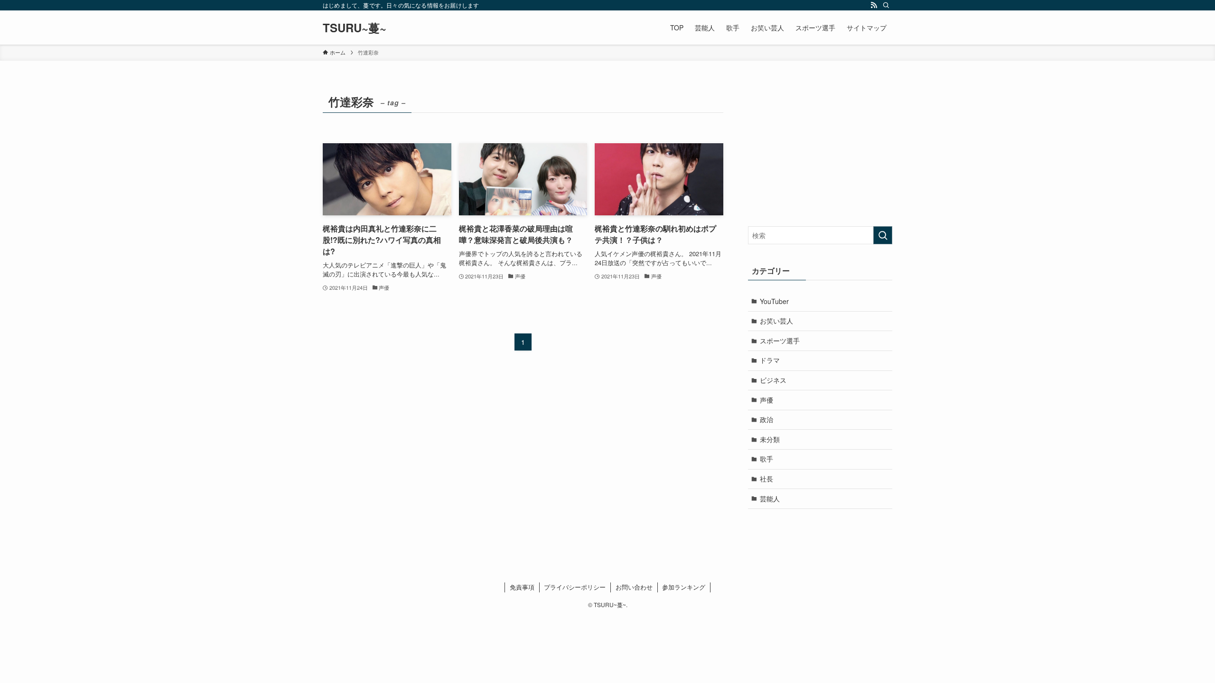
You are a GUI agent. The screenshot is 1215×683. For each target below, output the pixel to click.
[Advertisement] (820, 150)
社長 (766, 478)
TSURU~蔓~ (354, 27)
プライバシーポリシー (575, 586)
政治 (766, 419)
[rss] (874, 5)
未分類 (770, 439)
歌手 (766, 458)
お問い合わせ (634, 586)
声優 (766, 400)
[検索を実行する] (882, 235)
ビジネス (773, 380)
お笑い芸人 (776, 320)
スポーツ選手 (780, 340)
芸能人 (770, 498)
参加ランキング (683, 586)
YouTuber (774, 301)
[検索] (886, 5)
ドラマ (770, 360)
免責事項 (522, 586)
